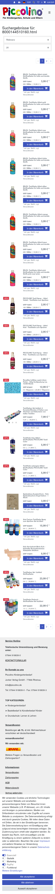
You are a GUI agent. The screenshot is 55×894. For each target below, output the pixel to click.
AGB (7, 782)
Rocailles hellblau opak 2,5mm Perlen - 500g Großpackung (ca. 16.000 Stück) (35, 381)
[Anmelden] (15, 2)
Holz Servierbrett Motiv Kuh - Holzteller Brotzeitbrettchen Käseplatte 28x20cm (34, 548)
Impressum (45, 840)
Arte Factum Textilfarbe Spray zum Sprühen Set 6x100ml (34, 520)
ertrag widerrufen (14, 792)
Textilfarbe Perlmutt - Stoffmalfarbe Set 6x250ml (33, 600)
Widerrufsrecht (12, 787)
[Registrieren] (19, 2)
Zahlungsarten (12, 777)
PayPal (10, 864)
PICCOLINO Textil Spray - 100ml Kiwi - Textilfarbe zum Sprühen (35, 326)
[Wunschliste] (38, 2)
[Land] (24, 2)
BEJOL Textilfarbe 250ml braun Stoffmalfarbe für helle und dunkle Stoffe (36, 244)
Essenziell (11, 855)
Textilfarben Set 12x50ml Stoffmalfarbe (32, 573)
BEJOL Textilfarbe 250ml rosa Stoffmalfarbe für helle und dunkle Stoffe (36, 132)
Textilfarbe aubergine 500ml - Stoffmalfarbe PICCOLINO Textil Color (35, 467)
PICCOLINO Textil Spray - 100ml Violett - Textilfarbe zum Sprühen (35, 299)
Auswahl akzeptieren (27, 888)
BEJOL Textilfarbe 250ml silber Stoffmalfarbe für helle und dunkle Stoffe (36, 188)
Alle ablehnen (27, 882)
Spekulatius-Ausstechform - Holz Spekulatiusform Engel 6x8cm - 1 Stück (36, 495)
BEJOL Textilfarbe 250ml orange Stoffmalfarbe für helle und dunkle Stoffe (36, 216)
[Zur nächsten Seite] (51, 61)
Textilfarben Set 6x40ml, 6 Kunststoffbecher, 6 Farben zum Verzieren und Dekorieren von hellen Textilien (35, 410)
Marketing (11, 861)
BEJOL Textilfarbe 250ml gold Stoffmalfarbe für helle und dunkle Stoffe (36, 104)
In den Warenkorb (35, 88)
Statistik (10, 858)
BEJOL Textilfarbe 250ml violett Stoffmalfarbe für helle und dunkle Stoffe (36, 76)
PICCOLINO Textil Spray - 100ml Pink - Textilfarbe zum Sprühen (35, 354)
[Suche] (34, 2)
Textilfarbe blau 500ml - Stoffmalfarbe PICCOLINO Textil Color (35, 439)
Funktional (12, 867)
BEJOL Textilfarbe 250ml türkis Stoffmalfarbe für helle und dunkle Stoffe (36, 160)
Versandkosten (12, 772)
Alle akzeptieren (27, 876)
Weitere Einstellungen (12, 870)
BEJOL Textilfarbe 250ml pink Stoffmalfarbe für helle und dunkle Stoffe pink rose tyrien (36, 272)
